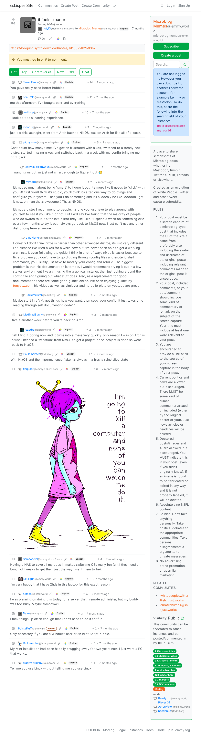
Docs (149, 730)
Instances (136, 730)
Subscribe (171, 46)
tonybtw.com (22, 285)
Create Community (96, 5)
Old (71, 72)
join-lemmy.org (179, 730)
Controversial (42, 72)
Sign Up (184, 5)
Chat (85, 72)
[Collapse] (13, 82)
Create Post (70, 5)
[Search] (162, 5)
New (60, 72)
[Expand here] (28, 25)
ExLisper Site (21, 5)
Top (24, 72)
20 (43, 38)
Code (161, 730)
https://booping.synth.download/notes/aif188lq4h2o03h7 (52, 48)
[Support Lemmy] (114, 5)
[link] (51, 38)
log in (36, 59)
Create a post (171, 55)
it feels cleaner (51, 19)
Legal (122, 730)
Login (171, 5)
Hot (14, 72)
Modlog (159, 689)
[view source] (64, 38)
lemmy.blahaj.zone (50, 24)
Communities (48, 5)
